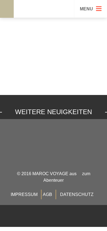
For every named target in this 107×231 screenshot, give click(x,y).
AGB (47, 194)
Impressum (24, 194)
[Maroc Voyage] (44, 10)
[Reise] (4, 15)
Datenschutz (77, 194)
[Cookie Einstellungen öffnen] (9, 224)
